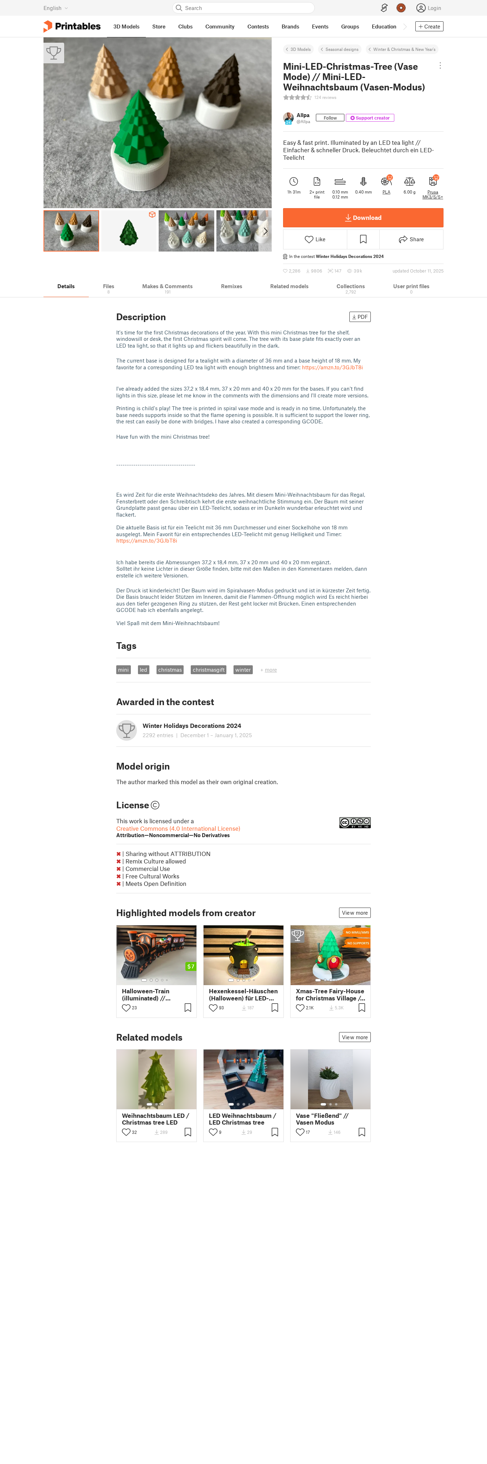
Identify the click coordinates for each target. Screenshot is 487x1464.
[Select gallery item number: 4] (162, 980)
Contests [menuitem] (258, 26)
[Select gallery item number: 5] (167, 980)
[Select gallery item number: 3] (156, 980)
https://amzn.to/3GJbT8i (332, 367)
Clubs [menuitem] (185, 26)
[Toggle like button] (126, 1008)
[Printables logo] (72, 26)
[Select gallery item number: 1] (144, 980)
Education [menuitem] (384, 26)
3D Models (301, 49)
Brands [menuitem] (290, 26)
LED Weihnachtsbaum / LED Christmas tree (242, 1119)
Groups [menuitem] (350, 26)
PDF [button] (363, 316)
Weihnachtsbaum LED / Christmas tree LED (155, 1119)
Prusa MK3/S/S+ (432, 194)
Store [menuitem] (158, 26)
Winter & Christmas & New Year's (404, 49)
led (143, 669)
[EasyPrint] (384, 8)
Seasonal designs (342, 49)
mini (123, 669)
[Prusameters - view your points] (401, 7)
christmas (170, 669)
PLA (386, 191)
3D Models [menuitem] (126, 26)
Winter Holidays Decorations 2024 (350, 256)
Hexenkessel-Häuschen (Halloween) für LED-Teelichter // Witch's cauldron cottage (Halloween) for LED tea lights (243, 994)
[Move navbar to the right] (404, 26)
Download (367, 217)
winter (243, 669)
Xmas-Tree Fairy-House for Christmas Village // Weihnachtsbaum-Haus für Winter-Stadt (330, 994)
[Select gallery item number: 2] (151, 980)
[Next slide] (265, 231)
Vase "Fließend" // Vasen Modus (322, 1119)
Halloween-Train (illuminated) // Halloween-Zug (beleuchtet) (145, 994)
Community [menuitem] (220, 26)
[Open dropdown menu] (440, 65)
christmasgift (209, 669)
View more (355, 912)
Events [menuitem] (320, 26)
